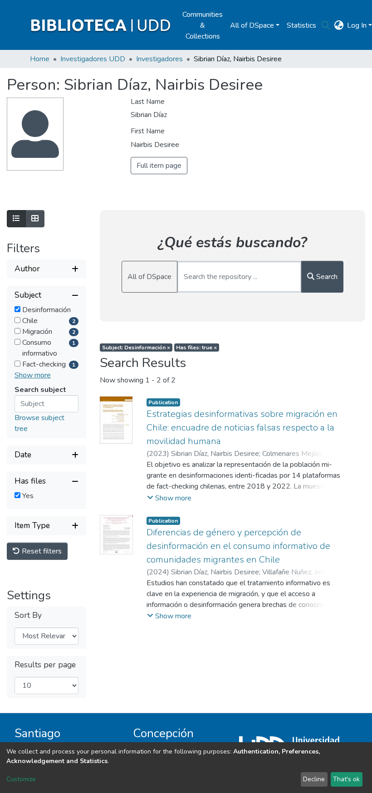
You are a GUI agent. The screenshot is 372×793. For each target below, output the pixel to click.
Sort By (28, 615)
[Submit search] (325, 25)
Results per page (45, 665)
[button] (338, 25)
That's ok (346, 779)
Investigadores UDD (92, 59)
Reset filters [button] (41, 551)
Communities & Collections (202, 25)
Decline (314, 779)
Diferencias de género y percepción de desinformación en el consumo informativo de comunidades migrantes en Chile (238, 546)
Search (326, 277)
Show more (33, 375)
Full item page (159, 166)
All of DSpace (149, 277)
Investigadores (159, 59)
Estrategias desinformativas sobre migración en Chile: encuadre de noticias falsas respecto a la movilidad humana (242, 427)
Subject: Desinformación (136, 347)
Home (39, 59)
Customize (21, 779)
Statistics (301, 25)
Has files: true (196, 347)
